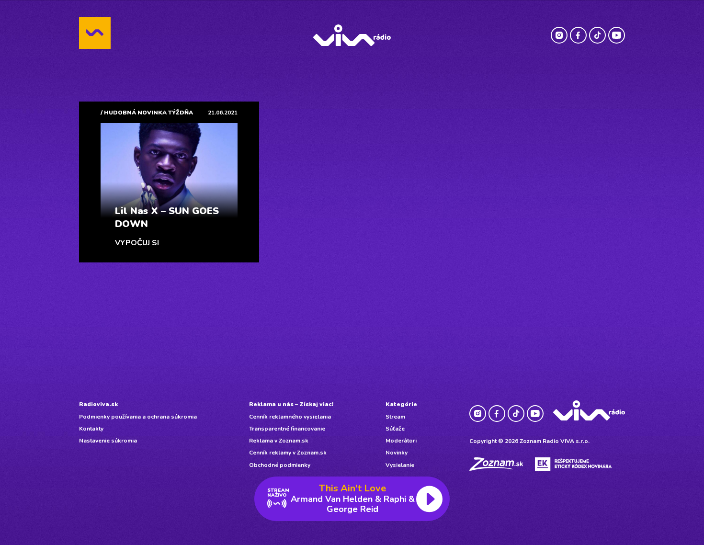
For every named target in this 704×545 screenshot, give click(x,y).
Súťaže (395, 428)
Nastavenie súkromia (108, 440)
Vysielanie (400, 465)
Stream (395, 416)
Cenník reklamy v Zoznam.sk (288, 452)
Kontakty (91, 428)
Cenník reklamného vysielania (290, 416)
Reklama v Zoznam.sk (278, 440)
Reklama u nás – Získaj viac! (291, 404)
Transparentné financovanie (287, 428)
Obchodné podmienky (279, 465)
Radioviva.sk (98, 404)
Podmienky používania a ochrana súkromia (138, 416)
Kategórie (401, 404)
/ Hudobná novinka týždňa (147, 112)
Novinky (397, 452)
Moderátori (401, 440)
